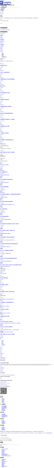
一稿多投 (1, 207)
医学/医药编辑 (3, 414)
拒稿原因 (3, 464)
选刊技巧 (3, 462)
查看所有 (1, 59)
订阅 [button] (0, 19)
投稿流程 (1, 248)
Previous (2, 268)
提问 (0, 10)
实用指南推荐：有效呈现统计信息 (4, 99)
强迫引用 (3, 465)
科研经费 (1, 35)
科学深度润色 (3, 422)
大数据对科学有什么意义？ (3, 65)
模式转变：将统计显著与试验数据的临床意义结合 (6, 113)
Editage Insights (1, 279)
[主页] (7, 5)
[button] (0, 296)
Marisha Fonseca (1, 127)
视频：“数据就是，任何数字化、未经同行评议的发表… (7, 291)
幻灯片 (1, 356)
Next (4, 268)
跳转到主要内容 (2, 0)
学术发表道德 (3, 409)
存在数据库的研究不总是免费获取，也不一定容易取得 (7, 119)
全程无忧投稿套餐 (4, 406)
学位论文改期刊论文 (4, 461)
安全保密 (3, 428)
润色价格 (3, 401)
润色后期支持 (3, 423)
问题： (4, 164)
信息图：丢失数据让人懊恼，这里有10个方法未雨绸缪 (7, 152)
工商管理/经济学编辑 (4, 415)
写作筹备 (1, 222)
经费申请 (1, 38)
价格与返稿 (3, 399)
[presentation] (3, 56)
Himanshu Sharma (2, 94)
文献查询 (1, 47)
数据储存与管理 (2, 41)
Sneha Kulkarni (1, 80)
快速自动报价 (3, 421)
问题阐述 (1, 48)
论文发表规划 (2, 44)
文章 (0, 346)
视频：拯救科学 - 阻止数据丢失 (4, 284)
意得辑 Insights (3, 431)
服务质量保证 (3, 429)
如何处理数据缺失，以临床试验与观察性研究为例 (6, 139)
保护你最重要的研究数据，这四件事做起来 (5, 106)
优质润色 (3, 420)
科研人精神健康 (4, 459)
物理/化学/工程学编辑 (4, 416)
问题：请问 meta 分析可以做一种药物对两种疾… (6, 326)
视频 (2, 55)
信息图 (3, 53)
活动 (0, 349)
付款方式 (3, 398)
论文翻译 (3, 402)
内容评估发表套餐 (4, 407)
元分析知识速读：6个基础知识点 (4, 309)
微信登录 (1, 15)
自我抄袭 (3, 460)
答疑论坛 (3, 54)
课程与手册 (1, 353)
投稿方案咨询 (3, 410)
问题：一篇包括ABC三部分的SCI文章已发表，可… (7, 321)
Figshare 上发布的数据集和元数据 (4, 219)
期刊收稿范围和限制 (4, 466)
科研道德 (1, 51)
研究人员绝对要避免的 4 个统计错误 (5, 92)
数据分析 (1, 42)
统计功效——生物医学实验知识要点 (5, 72)
